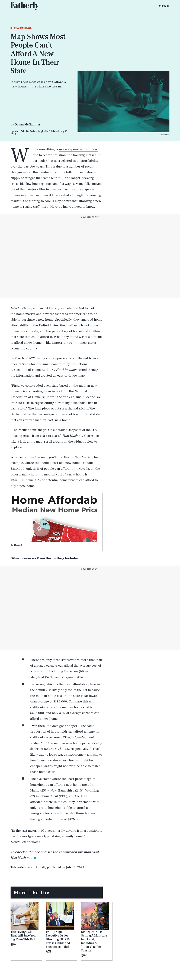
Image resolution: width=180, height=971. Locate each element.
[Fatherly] (25, 6)
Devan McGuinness (28, 124)
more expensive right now (78, 149)
